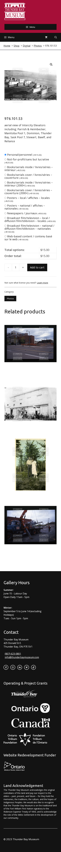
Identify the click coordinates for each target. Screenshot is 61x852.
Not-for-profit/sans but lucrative (26, 161)
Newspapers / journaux (26, 213)
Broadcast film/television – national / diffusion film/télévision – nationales (29, 228)
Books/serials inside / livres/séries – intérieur (28, 168)
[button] (51, 64)
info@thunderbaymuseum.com (22, 657)
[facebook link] (6, 667)
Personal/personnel (24, 154)
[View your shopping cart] (46, 37)
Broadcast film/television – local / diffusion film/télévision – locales (30, 219)
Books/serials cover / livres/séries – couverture (28, 176)
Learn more (42, 282)
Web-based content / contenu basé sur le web (28, 238)
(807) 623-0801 (13, 653)
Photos (10, 298)
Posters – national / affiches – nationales (24, 207)
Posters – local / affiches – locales (27, 199)
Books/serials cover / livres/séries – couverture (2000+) (28, 191)
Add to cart (37, 267)
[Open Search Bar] (55, 37)
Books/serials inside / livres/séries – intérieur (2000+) (28, 184)
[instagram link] (12, 667)
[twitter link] (26, 667)
